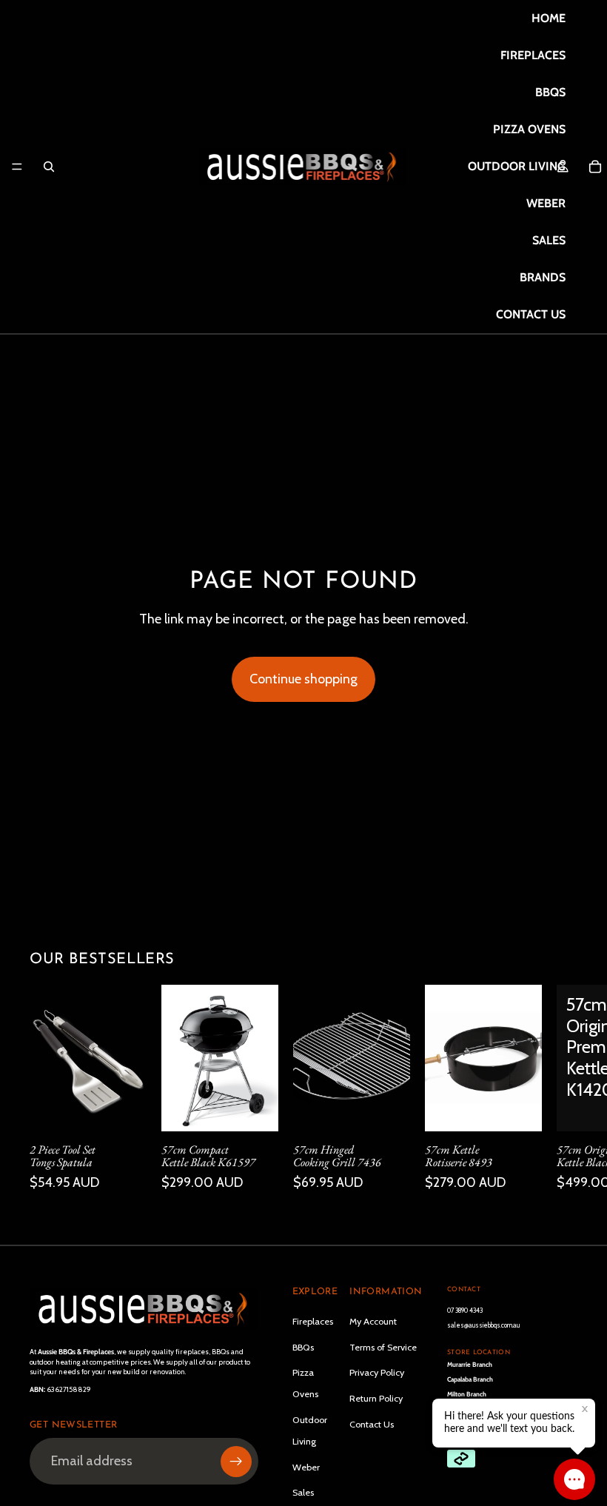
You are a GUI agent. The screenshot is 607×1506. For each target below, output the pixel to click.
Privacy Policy (376, 1372)
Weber (306, 1467)
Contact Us (371, 1424)
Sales (303, 1492)
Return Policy (376, 1398)
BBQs (303, 1347)
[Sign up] (236, 1461)
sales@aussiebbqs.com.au (483, 1325)
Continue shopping (303, 679)
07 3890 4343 (465, 1310)
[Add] (123, 1107)
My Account (373, 1321)
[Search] (49, 166)
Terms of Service (383, 1347)
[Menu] (17, 167)
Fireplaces (312, 1321)
